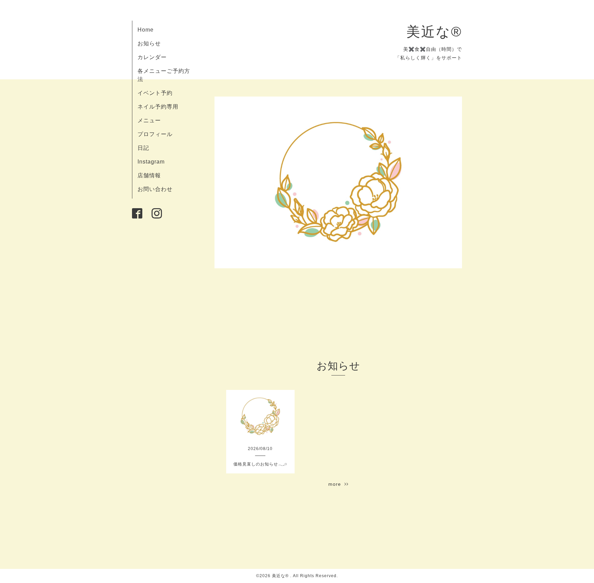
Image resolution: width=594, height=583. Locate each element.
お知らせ (149, 43)
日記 (143, 148)
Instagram (151, 162)
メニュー (149, 120)
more (336, 484)
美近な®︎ (434, 31)
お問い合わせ (155, 189)
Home (146, 30)
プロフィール (155, 134)
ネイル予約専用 (158, 107)
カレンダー (152, 57)
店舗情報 (149, 175)
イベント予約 (155, 93)
